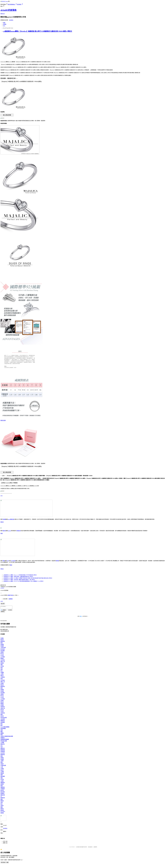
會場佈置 (3, 751)
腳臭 (2, 642)
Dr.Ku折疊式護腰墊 (5, 726)
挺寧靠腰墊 (3, 728)
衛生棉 (2, 790)
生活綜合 (11, 20)
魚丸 (2, 670)
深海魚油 (3, 712)
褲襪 (2, 774)
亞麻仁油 (3, 708)
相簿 (4, 22)
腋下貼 (2, 653)
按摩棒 (2, 784)
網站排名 (3, 744)
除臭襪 (4, 519)
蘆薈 (2, 799)
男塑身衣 (18, 530)
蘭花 (2, 725)
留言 (12, 595)
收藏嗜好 (11, 598)
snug (1, 495)
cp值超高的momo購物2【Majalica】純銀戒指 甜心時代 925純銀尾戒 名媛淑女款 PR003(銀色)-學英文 (37, 31)
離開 (7, 862)
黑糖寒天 (3, 737)
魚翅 (2, 678)
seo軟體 (2, 742)
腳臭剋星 (12, 519)
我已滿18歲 (3, 862)
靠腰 (2, 730)
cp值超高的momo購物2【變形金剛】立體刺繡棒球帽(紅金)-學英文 (18, 576)
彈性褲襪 (3, 776)
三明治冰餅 (3, 647)
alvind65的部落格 (8, 10)
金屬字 (2, 763)
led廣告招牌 (3, 765)
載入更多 (2, 603)
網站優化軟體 (4, 740)
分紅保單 (3, 719)
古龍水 (2, 805)
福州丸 (2, 675)
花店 (2, 746)
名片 (4, 25)
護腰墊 (2, 733)
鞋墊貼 (2, 658)
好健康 (2, 705)
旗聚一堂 (3, 661)
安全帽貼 (3, 650)
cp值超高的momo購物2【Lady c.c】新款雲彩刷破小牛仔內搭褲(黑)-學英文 (20, 575)
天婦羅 (2, 672)
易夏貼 (2, 652)
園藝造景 (3, 720)
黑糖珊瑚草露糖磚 (5, 739)
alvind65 (2, 587)
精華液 (2, 800)
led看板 (2, 771)
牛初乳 (2, 711)
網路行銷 (3, 795)
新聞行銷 (3, 797)
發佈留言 (2, 611)
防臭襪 (2, 645)
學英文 (2, 568)
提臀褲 (2, 812)
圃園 (2, 807)
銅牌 (2, 762)
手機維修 (3, 788)
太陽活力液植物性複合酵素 (7, 736)
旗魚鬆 (57, 560)
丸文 (8, 560)
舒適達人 (3, 793)
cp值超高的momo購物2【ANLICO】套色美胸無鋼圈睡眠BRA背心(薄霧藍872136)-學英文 (23, 581)
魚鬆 (2, 533)
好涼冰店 (3, 649)
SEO (2, 745)
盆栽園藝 (3, 722)
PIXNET (73, 846)
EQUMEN (3, 811)
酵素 (2, 714)
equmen (9, 530)
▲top (2, 601)
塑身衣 (2, 522)
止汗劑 (2, 655)
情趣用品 (3, 782)
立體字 (2, 760)
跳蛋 (2, 785)
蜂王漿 (2, 709)
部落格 (4, 24)
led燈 (2, 767)
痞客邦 (9, 595)
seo (1, 796)
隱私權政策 (90, 846)
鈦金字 (2, 770)
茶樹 (2, 802)
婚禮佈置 (3, 749)
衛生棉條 (3, 791)
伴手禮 (2, 666)
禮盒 (11, 565)
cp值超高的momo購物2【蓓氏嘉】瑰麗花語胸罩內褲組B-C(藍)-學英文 (19, 579)
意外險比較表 (4, 717)
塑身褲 (2, 810)
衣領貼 (2, 638)
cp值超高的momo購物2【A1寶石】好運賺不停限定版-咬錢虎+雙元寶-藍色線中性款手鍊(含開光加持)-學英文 (27, 578)
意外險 (2, 716)
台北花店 (3, 753)
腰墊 (2, 731)
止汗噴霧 (3, 656)
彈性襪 (2, 773)
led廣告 (2, 768)
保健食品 (3, 706)
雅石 (2, 723)
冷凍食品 (3, 677)
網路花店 (3, 748)
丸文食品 (13, 560)
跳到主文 (3, 13)
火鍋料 (2, 674)
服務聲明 (95, 846)
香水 (2, 803)
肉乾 (2, 669)
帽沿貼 (2, 639)
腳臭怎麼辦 (3, 420)
